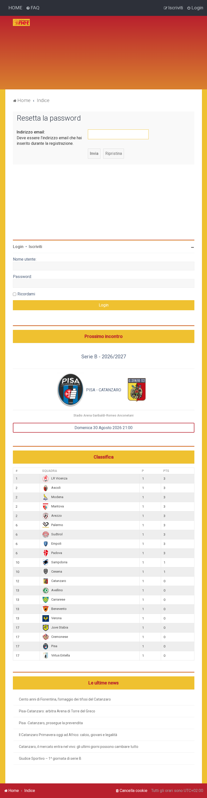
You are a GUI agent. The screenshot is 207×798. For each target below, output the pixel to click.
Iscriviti (35, 246)
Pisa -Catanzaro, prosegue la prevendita (51, 723)
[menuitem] (32, 7)
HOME (15, 8)
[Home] (21, 22)
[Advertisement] (120, 51)
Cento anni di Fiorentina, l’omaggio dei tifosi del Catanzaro (65, 699)
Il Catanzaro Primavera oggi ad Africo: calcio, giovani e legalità (68, 735)
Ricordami (26, 294)
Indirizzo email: (31, 132)
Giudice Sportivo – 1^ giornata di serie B (50, 758)
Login (18, 246)
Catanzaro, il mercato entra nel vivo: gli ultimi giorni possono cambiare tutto (78, 747)
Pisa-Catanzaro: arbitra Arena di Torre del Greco (57, 711)
